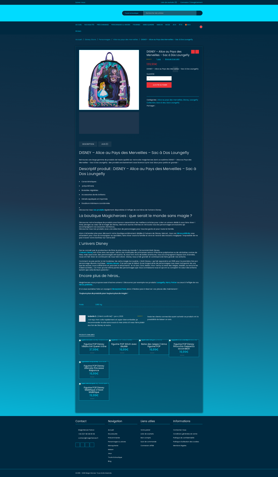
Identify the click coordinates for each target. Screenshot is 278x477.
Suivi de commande (148, 442)
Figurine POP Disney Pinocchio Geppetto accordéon (184, 346)
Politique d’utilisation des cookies (186, 442)
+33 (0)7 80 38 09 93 (86, 434)
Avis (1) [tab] (105, 144)
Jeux (110, 453)
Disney (186, 100)
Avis (158, 59)
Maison (111, 449)
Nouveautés (112, 434)
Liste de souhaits (147, 434)
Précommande (114, 438)
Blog (109, 461)
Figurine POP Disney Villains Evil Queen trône (94, 345)
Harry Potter (171, 282)
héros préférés (183, 233)
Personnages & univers (117, 442)
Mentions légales (179, 445)
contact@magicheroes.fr (88, 438)
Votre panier (145, 430)
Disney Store (90, 39)
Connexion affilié (147, 445)
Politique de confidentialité (183, 438)
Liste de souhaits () (169, 2)
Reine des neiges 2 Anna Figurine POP (154, 345)
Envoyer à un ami (172, 59)
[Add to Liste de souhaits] (175, 69)
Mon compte (146, 438)
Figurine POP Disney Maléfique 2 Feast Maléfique (94, 390)
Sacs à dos (161, 102)
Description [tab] (88, 144)
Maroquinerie (113, 445)
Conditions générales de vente (185, 434)
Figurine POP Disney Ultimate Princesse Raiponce (94, 368)
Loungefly (160, 282)
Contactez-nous (179, 430)
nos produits (98, 210)
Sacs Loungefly (173, 102)
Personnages (104, 39)
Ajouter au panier (160, 85)
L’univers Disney (86, 252)
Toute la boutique (115, 457)
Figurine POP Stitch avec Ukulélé (124, 345)
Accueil (78, 39)
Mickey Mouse (113, 263)
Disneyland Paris (119, 289)
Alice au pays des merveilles (125, 39)
